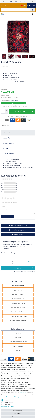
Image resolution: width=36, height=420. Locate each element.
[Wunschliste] (24, 5)
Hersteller (5, 148)
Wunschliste (6, 125)
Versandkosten (15, 100)
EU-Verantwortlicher (8, 154)
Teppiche (18, 333)
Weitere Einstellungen (7, 406)
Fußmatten (18, 337)
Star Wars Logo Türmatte (18, 307)
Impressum (23, 393)
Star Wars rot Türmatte (18, 285)
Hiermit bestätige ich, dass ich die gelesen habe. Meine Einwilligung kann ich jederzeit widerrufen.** (18, 262)
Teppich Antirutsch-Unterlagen (18, 341)
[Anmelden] (2, 5)
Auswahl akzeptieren (18, 417)
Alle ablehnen (18, 413)
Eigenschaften (6, 138)
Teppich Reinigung (18, 346)
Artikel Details (7, 133)
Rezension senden (8, 217)
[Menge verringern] (6, 112)
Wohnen (18, 350)
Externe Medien (8, 402)
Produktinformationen (9, 143)
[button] (3, 1)
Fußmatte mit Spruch (18, 294)
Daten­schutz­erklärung (12, 397)
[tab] (18, 132)
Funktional (7, 404)
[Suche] (32, 9)
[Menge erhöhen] (6, 110)
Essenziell (6, 400)
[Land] (21, 5)
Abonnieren (17, 268)
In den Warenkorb (21, 111)
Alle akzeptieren (18, 410)
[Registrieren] (5, 5)
